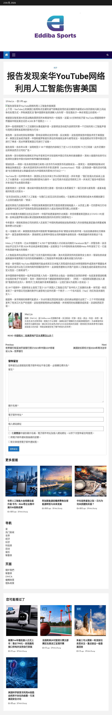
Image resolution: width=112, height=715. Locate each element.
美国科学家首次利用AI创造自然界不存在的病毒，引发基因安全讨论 (21, 695)
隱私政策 (9, 583)
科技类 (8, 545)
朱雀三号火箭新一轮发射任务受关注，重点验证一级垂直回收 (89, 643)
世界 (7, 535)
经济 (55, 68)
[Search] (107, 54)
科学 (7, 542)
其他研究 (36, 234)
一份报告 (12, 231)
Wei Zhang (24, 512)
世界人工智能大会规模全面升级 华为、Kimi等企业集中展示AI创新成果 (21, 504)
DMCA (8, 576)
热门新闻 (9, 532)
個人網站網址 (14, 424)
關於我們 (9, 570)
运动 (7, 548)
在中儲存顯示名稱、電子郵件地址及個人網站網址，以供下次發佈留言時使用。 (53, 433)
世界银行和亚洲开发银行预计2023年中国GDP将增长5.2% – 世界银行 (29, 347)
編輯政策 (9, 579)
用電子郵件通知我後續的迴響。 (26, 437)
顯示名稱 (13, 405)
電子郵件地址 (15, 414)
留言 (11, 369)
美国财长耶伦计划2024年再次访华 (90, 346)
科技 (10, 609)
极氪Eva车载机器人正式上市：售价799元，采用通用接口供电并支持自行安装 (21, 643)
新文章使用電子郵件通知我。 (25, 442)
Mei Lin (11, 101)
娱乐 (7, 552)
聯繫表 (8, 555)
